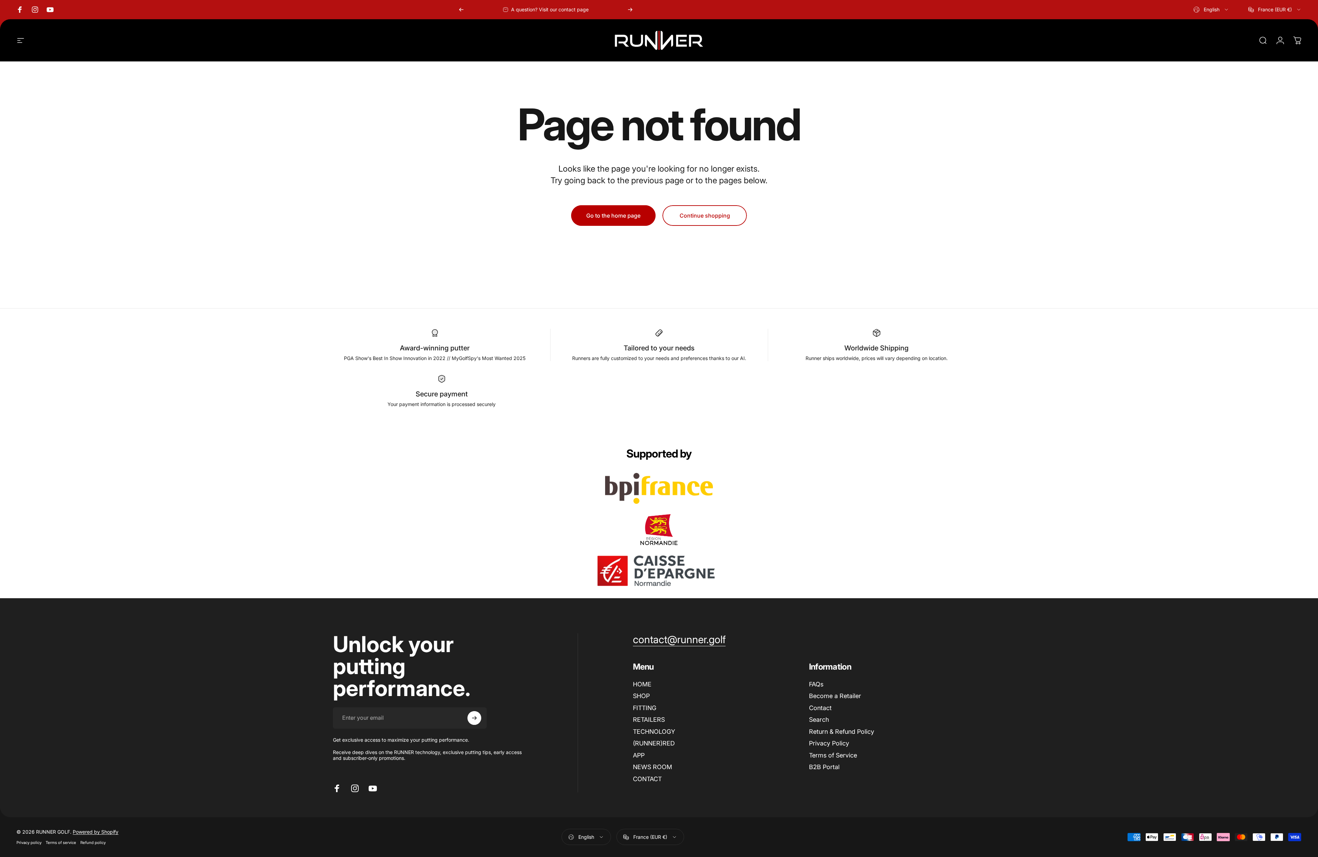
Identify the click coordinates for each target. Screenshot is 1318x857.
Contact (820, 707)
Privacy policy (29, 842)
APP (639, 755)
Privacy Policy (829, 743)
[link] (679, 639)
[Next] (630, 9)
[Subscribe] (474, 718)
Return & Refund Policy (841, 731)
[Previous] (461, 9)
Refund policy (93, 842)
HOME (642, 684)
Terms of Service (833, 755)
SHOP (641, 695)
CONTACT (647, 779)
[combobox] (1211, 9)
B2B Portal (824, 767)
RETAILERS (649, 719)
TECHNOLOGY (654, 731)
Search (819, 719)
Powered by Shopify (95, 832)
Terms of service (61, 842)
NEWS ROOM (652, 767)
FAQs (816, 684)
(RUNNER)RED (654, 743)
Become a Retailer (835, 695)
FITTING (644, 707)
